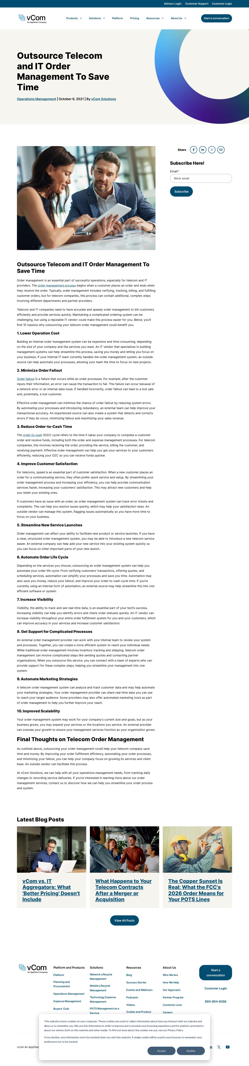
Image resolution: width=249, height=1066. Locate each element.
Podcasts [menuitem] (132, 997)
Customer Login (222, 3)
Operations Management (36, 99)
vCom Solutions (103, 99)
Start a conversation (216, 972)
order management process (57, 285)
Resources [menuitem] (133, 967)
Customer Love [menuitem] (172, 1004)
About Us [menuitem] (169, 967)
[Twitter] (219, 1047)
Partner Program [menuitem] (173, 997)
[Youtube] (227, 1047)
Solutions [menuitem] (96, 967)
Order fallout (25, 379)
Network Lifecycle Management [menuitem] (101, 976)
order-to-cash (32, 435)
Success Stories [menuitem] (136, 982)
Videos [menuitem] (130, 1004)
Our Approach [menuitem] (171, 989)
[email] (221, 149)
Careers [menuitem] (168, 1012)
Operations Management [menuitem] (68, 993)
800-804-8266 (215, 1001)
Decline (191, 1050)
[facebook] (193, 149)
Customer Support (196, 3)
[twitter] (211, 149)
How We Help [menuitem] (171, 982)
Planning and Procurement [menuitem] (61, 984)
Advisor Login (173, 3)
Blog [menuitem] (129, 974)
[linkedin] (202, 149)
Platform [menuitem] (58, 974)
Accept (161, 1050)
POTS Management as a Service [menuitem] (104, 1011)
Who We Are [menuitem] (170, 974)
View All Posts (124, 920)
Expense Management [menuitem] (67, 1001)
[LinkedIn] (210, 1047)
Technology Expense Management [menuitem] (103, 999)
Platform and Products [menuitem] (69, 967)
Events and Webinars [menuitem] (139, 989)
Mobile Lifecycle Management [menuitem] (100, 988)
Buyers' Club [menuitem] (61, 1008)
